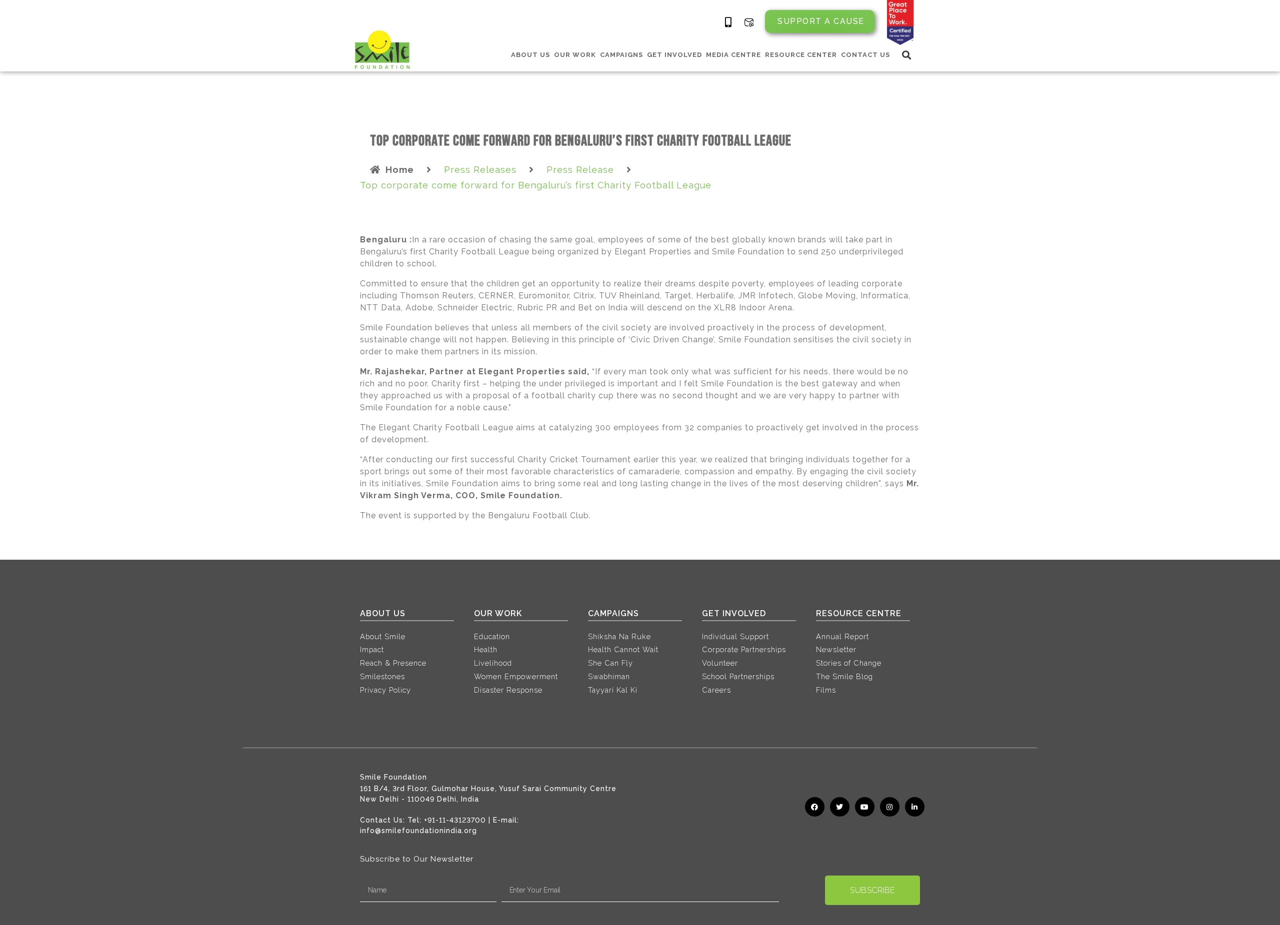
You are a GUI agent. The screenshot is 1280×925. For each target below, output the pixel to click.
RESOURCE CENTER (801, 54)
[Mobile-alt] (728, 22)
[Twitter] (840, 807)
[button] (906, 54)
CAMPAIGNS (621, 54)
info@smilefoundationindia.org (418, 831)
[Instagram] (890, 807)
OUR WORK (575, 54)
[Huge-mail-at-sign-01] (749, 22)
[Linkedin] (914, 807)
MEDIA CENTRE (733, 54)
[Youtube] (864, 807)
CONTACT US (865, 54)
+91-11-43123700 (455, 820)
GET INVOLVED (674, 54)
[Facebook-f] (814, 807)
